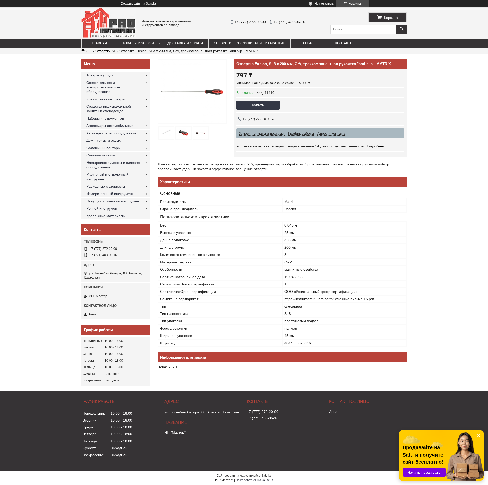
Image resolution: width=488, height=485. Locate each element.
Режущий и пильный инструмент (113, 201)
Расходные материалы (105, 186)
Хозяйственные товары (105, 99)
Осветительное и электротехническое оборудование (103, 87)
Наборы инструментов (105, 118)
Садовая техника (100, 155)
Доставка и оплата (185, 43)
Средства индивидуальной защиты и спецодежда (108, 108)
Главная (99, 43)
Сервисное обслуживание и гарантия (249, 43)
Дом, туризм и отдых (103, 140)
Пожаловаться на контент (254, 480)
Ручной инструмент (102, 208)
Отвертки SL (105, 51)
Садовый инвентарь (103, 148)
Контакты (344, 43)
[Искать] (401, 29)
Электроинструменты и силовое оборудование (113, 164)
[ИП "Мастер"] (108, 37)
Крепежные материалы (105, 216)
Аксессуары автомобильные (109, 126)
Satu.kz (266, 475)
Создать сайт (130, 3)
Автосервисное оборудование (111, 133)
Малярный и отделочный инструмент (107, 176)
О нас (308, 43)
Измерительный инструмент (109, 194)
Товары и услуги (138, 43)
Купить (258, 105)
